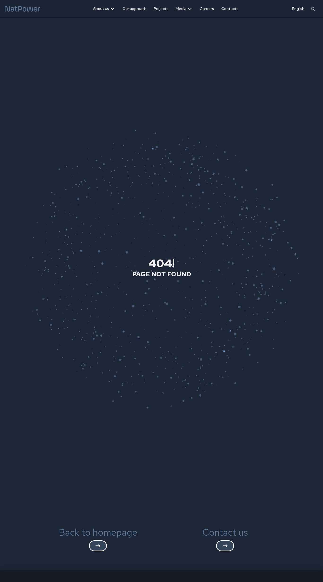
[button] (313, 9)
